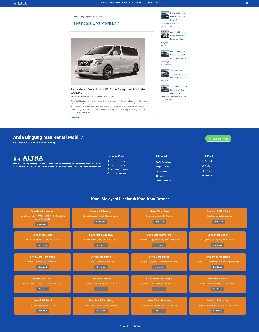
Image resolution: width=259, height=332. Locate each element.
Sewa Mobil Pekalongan (159, 278)
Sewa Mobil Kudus (218, 278)
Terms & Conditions (163, 181)
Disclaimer (160, 176)
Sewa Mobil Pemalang (101, 300)
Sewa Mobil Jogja (42, 234)
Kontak (159, 3)
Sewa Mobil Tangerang (42, 256)
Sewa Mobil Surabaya (101, 234)
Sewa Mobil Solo (159, 211)
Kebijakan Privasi (162, 167)
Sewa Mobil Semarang (159, 234)
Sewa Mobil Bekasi (159, 256)
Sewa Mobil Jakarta (42, 211)
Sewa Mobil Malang (100, 211)
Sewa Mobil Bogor (218, 234)
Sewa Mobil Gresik (42, 300)
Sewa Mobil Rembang (159, 300)
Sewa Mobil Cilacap (217, 300)
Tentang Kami (115, 3)
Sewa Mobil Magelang (217, 256)
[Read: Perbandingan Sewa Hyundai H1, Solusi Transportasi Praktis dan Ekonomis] (108, 61)
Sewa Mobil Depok (101, 256)
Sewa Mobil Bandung (218, 211)
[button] (247, 3)
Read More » (76, 117)
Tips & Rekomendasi (79, 96)
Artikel (150, 3)
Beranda (103, 3)
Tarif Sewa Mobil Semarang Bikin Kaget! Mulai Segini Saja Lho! (179, 74)
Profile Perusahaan (163, 162)
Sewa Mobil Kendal (100, 278)
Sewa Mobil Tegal (42, 278)
